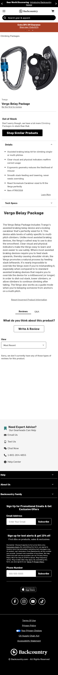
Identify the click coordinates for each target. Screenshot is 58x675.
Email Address (14, 515)
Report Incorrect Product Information (29, 299)
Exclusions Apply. (13, 547)
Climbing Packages (10, 35)
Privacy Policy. (39, 562)
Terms (29, 562)
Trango (5, 99)
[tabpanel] (29, 341)
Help (3, 474)
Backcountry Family (11, 494)
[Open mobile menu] (4, 11)
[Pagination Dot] (25, 30)
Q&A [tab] (36, 311)
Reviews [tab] (23, 311)
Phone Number (14, 567)
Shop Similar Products (22, 133)
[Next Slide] (56, 3)
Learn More (46, 194)
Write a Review (29, 329)
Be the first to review (12, 106)
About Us (5, 484)
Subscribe (43, 521)
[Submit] (5, 18)
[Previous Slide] (2, 3)
